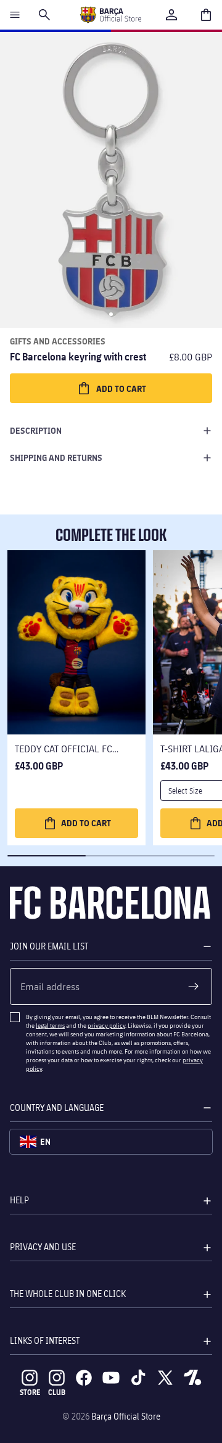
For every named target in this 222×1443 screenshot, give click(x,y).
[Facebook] (84, 1378)
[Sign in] (171, 14)
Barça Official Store (125, 1416)
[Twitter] (165, 1378)
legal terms (50, 1025)
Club (56, 1392)
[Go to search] (44, 15)
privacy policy (106, 1025)
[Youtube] (111, 1378)
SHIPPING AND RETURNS (56, 457)
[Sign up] (194, 986)
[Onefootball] (192, 1378)
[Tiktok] (138, 1378)
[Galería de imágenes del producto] (111, 180)
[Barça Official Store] (110, 15)
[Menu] (15, 15)
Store (30, 1392)
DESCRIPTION (36, 430)
